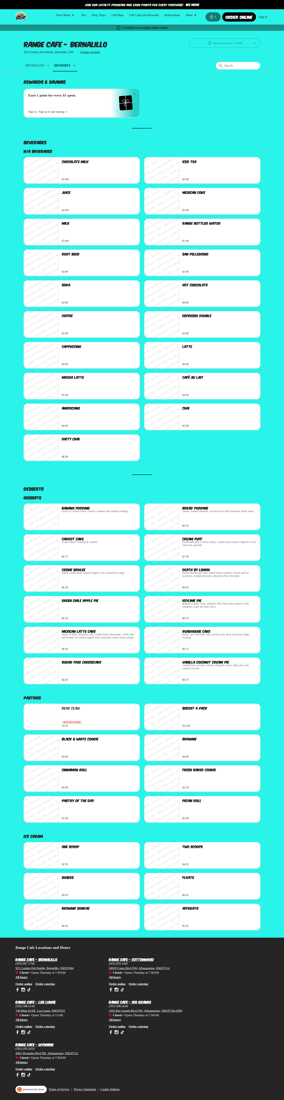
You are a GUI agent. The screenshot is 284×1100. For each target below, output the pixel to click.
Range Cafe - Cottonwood (131, 959)
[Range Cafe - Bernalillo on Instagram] (23, 990)
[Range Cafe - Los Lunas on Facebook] (17, 1032)
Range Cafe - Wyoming (34, 1044)
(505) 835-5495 (118, 963)
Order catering (45, 983)
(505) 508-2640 (118, 1006)
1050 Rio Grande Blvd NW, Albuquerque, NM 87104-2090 (145, 1010)
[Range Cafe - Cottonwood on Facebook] (111, 990)
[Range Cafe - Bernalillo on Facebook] (17, 990)
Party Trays (99, 15)
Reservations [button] (172, 15)
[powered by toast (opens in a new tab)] (31, 1089)
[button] (66, 15)
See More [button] (192, 4)
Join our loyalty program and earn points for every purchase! (134, 4)
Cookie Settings (110, 1089)
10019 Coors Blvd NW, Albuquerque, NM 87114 (139, 968)
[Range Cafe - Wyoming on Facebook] (17, 1075)
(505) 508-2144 (25, 1006)
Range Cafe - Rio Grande (130, 1001)
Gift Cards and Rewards (144, 15)
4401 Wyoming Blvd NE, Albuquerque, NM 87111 (46, 1053)
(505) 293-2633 (25, 1048)
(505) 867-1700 (25, 963)
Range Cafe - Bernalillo (36, 959)
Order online (23, 983)
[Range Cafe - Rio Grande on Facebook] (111, 1032)
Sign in (263, 16)
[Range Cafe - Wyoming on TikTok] (28, 1075)
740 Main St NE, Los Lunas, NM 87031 (40, 1010)
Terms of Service (59, 1089)
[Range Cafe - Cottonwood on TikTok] (121, 990)
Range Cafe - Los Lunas (35, 1001)
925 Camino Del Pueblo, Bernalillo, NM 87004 (44, 968)
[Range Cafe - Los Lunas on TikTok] (28, 1032)
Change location (90, 52)
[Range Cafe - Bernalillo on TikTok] (28, 990)
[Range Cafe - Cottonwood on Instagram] (116, 990)
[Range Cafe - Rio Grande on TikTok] (121, 1032)
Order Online (239, 17)
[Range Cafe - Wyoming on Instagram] (23, 1075)
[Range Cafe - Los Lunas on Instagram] (23, 1032)
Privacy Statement (85, 1089)
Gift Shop (117, 15)
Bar (84, 15)
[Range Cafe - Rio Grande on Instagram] (116, 1032)
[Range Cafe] (20, 16)
